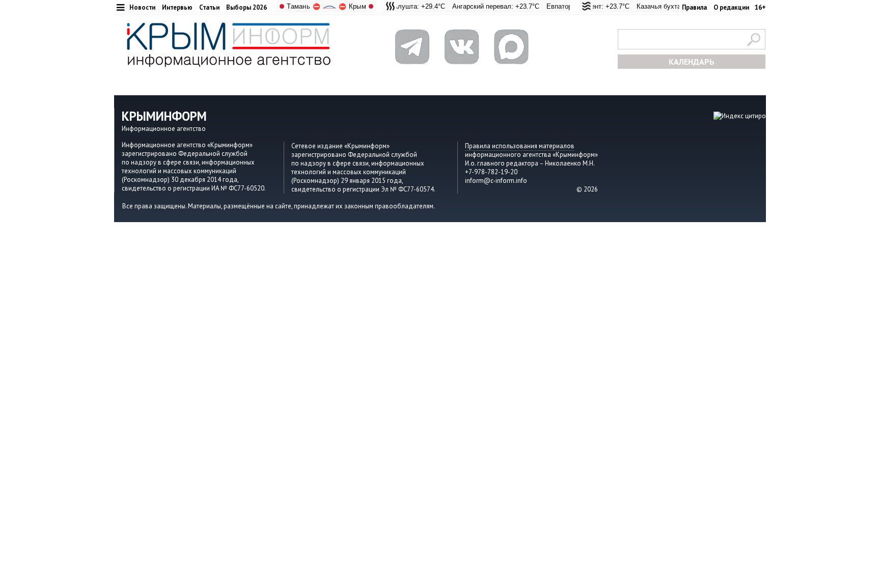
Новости (142, 7)
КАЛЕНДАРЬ (691, 62)
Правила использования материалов (519, 146)
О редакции (731, 7)
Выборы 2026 (246, 7)
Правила (694, 7)
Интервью (177, 7)
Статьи (209, 7)
